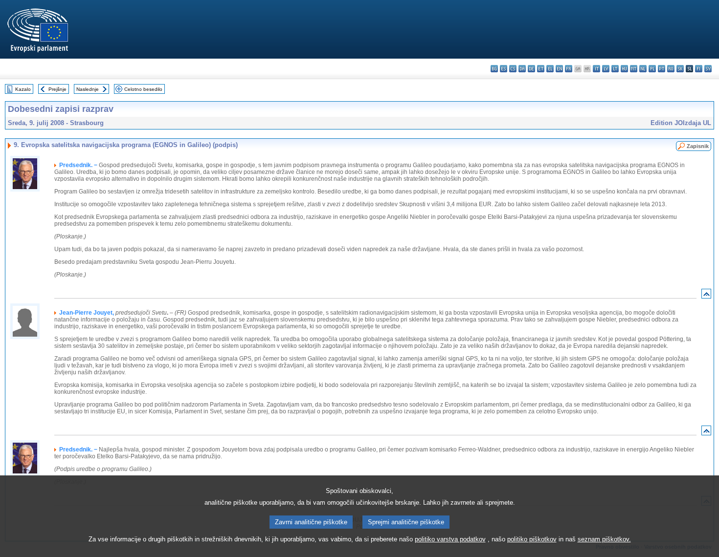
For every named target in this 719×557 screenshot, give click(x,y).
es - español (503, 68)
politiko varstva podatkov (450, 539)
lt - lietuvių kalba (615, 68)
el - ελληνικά (550, 68)
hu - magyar (624, 68)
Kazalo (23, 89)
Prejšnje (57, 89)
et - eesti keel (540, 68)
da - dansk (522, 68)
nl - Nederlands (643, 68)
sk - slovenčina (680, 68)
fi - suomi (698, 68)
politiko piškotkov (532, 539)
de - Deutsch (531, 68)
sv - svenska (708, 68)
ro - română (670, 68)
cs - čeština (513, 68)
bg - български (494, 68)
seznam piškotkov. (604, 539)
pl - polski (652, 68)
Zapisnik (698, 146)
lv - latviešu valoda (605, 68)
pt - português (661, 68)
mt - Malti (633, 68)
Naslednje (87, 89)
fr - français (568, 68)
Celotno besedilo (143, 89)
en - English (559, 68)
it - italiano (596, 68)
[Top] (706, 296)
